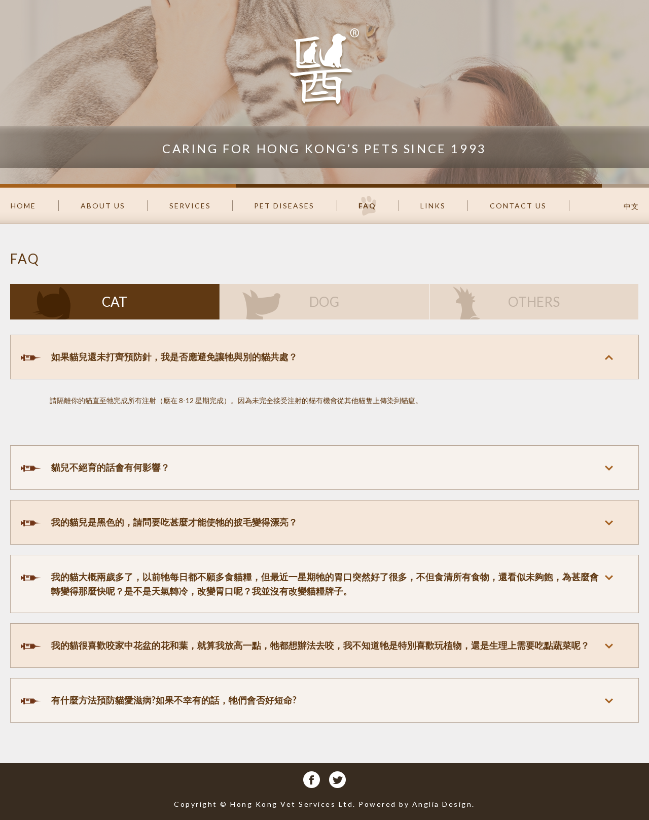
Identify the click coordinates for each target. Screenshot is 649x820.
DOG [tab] (324, 302)
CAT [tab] (114, 302)
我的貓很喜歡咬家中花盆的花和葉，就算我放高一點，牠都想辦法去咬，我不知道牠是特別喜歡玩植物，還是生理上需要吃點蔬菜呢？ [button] (320, 645)
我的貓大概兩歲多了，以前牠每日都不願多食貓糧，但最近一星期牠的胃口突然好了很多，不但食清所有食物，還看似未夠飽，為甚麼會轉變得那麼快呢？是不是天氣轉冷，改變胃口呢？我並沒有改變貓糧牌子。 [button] (325, 583)
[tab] (324, 357)
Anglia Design (442, 804)
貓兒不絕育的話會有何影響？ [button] (110, 467)
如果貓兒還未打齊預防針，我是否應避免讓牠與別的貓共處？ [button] (174, 356)
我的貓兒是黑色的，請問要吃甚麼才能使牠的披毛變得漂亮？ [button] (174, 521)
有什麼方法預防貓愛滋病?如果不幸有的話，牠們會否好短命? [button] (174, 699)
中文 (631, 206)
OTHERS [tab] (534, 302)
